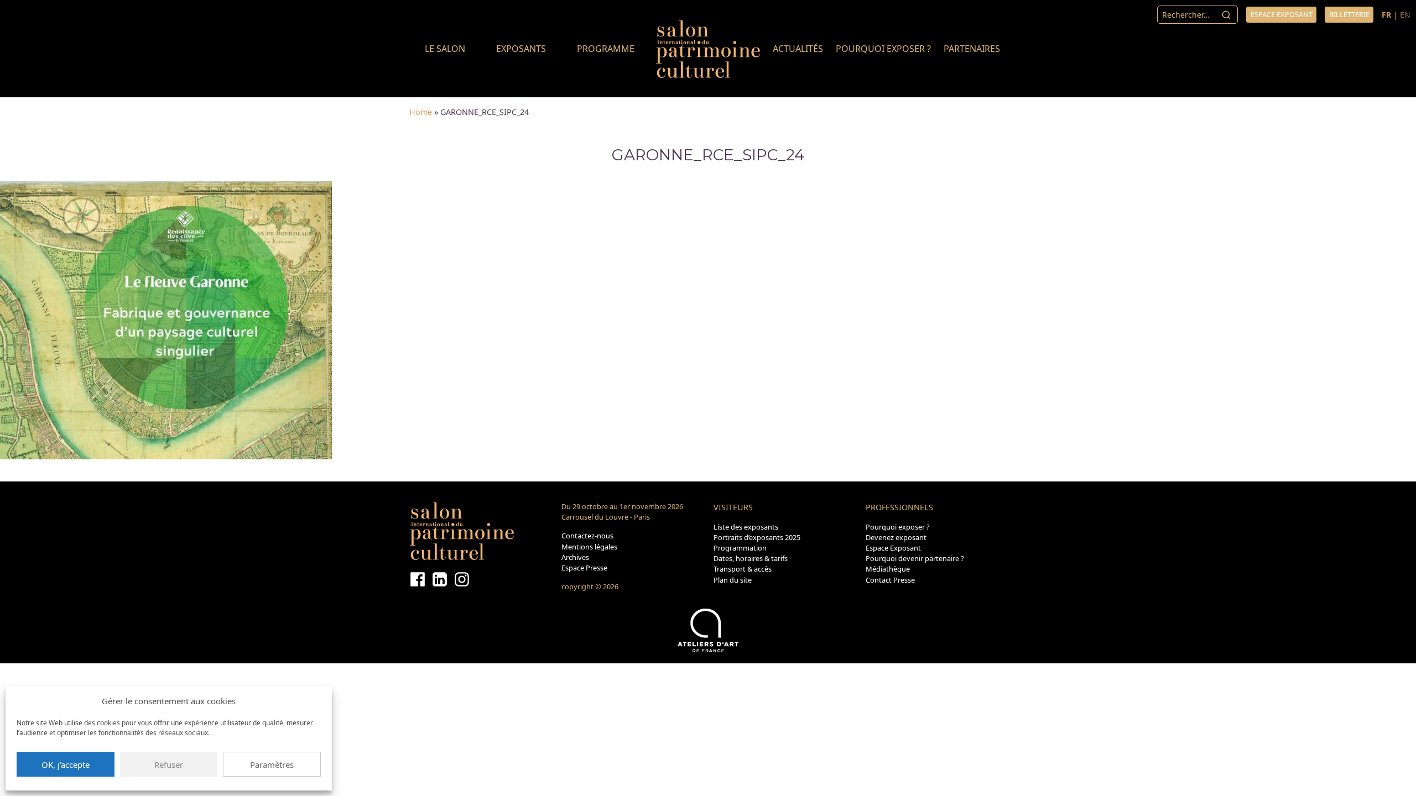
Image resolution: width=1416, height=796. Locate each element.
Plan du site (733, 580)
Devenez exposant (896, 537)
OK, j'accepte (65, 764)
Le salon (445, 49)
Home (420, 112)
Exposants (521, 49)
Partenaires (972, 49)
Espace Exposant (893, 548)
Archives (575, 557)
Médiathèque (888, 569)
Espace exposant (1282, 14)
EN (1405, 14)
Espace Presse (584, 568)
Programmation (740, 548)
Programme (605, 49)
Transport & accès (743, 569)
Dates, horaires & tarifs (751, 558)
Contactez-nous (587, 536)
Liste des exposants (746, 527)
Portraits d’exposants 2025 (757, 537)
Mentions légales (589, 547)
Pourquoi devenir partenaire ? (915, 558)
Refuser (168, 764)
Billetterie (1349, 14)
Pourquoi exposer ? (883, 49)
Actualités (798, 49)
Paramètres (272, 764)
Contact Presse (890, 580)
